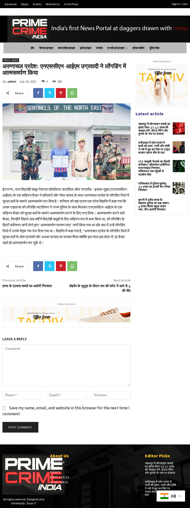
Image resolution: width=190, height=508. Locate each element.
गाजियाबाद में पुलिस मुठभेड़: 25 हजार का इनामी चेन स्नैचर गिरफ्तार (154, 187)
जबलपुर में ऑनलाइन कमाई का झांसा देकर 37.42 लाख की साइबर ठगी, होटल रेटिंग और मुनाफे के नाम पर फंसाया (154, 129)
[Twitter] (49, 93)
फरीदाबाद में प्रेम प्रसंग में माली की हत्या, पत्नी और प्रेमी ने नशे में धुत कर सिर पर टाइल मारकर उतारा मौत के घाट (154, 148)
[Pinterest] (61, 93)
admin (11, 81)
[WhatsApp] (72, 93)
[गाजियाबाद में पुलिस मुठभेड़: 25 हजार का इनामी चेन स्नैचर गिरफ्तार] (179, 188)
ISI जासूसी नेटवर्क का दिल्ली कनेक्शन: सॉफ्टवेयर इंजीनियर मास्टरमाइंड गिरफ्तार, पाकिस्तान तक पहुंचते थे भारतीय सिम (154, 168)
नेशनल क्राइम (10, 60)
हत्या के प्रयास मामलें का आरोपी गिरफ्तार (27, 286)
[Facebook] (38, 93)
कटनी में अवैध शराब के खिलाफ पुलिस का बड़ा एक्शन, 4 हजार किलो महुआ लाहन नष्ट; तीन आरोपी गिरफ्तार (154, 205)
